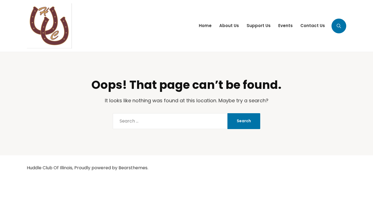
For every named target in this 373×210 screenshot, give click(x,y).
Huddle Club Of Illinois (49, 168)
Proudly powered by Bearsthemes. (111, 168)
